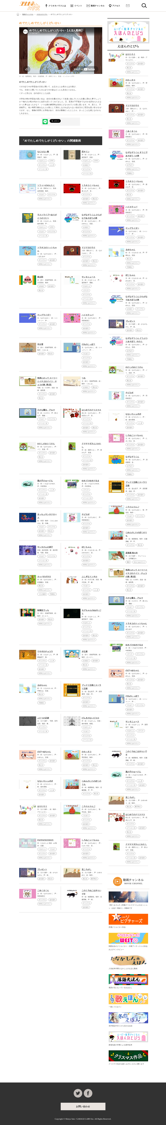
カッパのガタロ (44, 577)
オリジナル (42, 165)
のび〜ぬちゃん (44, 752)
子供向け (52, 594)
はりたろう (42, 806)
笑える (95, 198)
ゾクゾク (86, 290)
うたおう (41, 194)
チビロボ (85, 514)
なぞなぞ (130, 165)
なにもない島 (43, 152)
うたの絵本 (42, 594)
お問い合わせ (127, 5)
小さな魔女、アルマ (46, 410)
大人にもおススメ (139, 562)
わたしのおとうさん (46, 444)
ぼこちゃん (86, 547)
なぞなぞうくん (132, 457)
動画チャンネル (98, 6)
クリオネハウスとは (57, 6)
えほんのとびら (42, 14)
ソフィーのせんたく (46, 185)
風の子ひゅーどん (45, 481)
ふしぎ (52, 165)
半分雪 (40, 344)
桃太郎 (40, 277)
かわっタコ (86, 752)
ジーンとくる (43, 169)
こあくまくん (43, 890)
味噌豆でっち (43, 610)
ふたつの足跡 (43, 718)
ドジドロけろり (88, 247)
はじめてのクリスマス (91, 410)
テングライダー (44, 315)
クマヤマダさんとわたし (136, 844)
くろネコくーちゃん (90, 185)
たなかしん (42, 160)
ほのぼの (86, 198)
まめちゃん (42, 685)
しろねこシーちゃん (90, 840)
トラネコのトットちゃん (136, 623)
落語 (128, 562)
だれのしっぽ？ (88, 344)
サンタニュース (88, 277)
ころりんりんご (88, 806)
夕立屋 (85, 651)
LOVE (52, 160)
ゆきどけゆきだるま (90, 481)
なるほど (86, 165)
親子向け (94, 878)
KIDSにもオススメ (45, 198)
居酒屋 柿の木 (132, 553)
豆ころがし (86, 869)
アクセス (116, 6)
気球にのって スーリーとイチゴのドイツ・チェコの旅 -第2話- (47, 381)
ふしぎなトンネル (89, 577)
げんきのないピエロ (90, 718)
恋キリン (85, 152)
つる (84, 378)
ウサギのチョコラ (45, 651)
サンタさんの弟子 (45, 547)
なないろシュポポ (45, 781)
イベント (78, 6)
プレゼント (42, 869)
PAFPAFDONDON (45, 840)
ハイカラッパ (87, 315)
